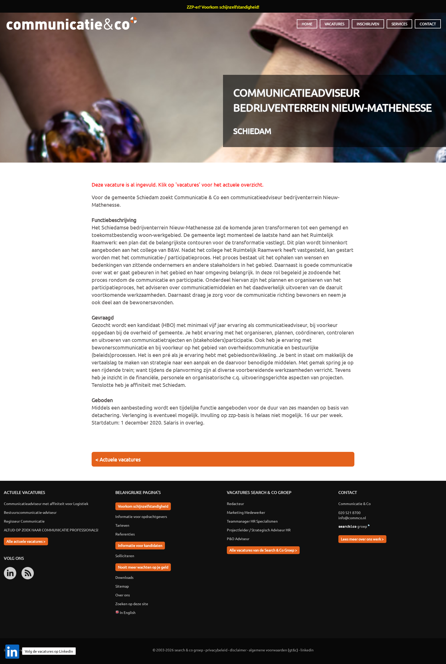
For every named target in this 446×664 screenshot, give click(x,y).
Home (307, 23)
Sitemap (122, 586)
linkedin (307, 649)
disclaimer (238, 649)
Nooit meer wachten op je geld (143, 567)
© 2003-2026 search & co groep (178, 649)
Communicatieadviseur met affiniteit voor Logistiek (46, 503)
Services (399, 23)
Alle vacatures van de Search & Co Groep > (263, 550)
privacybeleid (216, 649)
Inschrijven (368, 23)
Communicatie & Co (71, 23)
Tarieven (122, 525)
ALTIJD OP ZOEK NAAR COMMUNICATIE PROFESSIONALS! (51, 529)
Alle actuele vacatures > (25, 541)
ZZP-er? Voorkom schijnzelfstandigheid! (223, 6)
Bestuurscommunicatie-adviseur (30, 512)
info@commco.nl (352, 517)
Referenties (125, 534)
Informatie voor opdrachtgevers (141, 516)
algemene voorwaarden (268, 649)
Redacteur (235, 503)
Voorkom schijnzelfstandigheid (143, 506)
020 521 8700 (349, 512)
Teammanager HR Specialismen (252, 521)
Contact (428, 23)
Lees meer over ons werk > (362, 539)
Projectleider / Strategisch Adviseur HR (259, 529)
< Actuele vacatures (118, 459)
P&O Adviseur (238, 538)
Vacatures (334, 23)
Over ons (122, 595)
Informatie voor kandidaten (140, 545)
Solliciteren (124, 555)
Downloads (124, 577)
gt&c (293, 649)
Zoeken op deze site (131, 603)
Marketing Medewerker (246, 512)
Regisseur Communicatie (24, 521)
